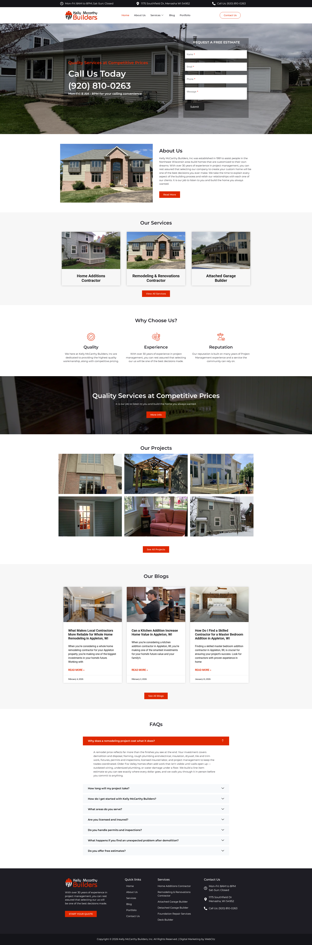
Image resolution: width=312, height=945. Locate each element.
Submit (194, 106)
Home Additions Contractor (91, 278)
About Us (140, 15)
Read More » (76, 669)
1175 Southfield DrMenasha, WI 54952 (221, 899)
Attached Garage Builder (221, 278)
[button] (156, 741)
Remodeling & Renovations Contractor (156, 278)
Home (125, 15)
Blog (172, 15)
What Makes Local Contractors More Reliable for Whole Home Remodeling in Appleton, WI (90, 634)
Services (155, 15)
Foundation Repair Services (174, 913)
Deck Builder (165, 919)
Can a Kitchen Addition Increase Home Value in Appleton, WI (155, 632)
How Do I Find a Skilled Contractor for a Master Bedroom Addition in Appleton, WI (219, 634)
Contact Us (133, 916)
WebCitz (210, 939)
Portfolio (185, 15)
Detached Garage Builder (173, 907)
